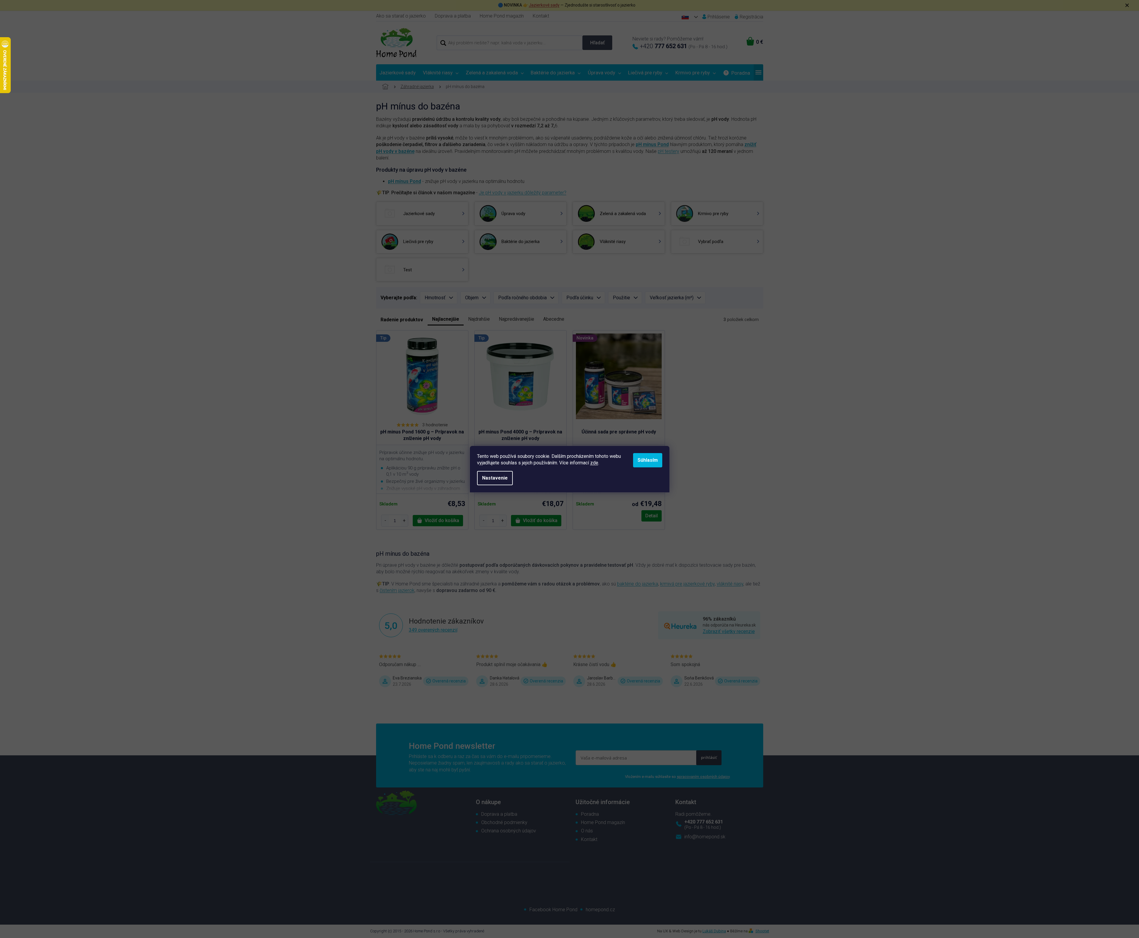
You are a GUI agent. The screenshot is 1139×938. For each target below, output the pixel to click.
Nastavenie (495, 478)
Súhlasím (648, 460)
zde (594, 463)
